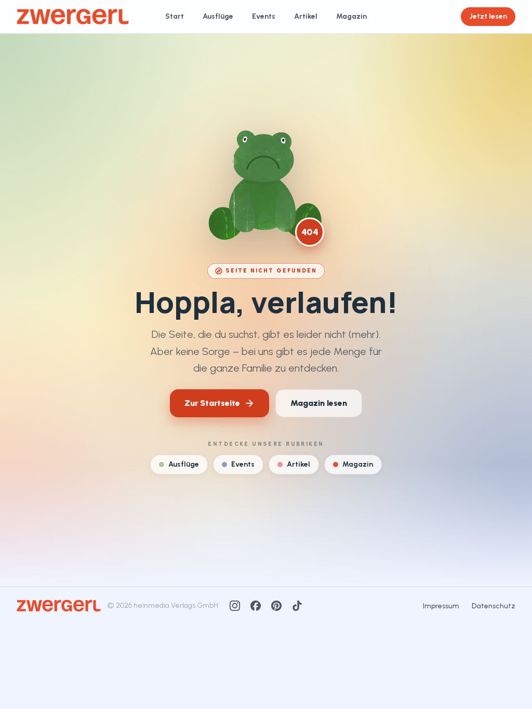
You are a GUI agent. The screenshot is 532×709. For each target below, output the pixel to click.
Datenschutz (493, 606)
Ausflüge (218, 16)
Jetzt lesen (488, 16)
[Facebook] (255, 606)
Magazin (351, 16)
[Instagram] (235, 606)
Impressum (441, 606)
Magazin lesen (318, 403)
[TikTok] (297, 606)
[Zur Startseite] (73, 16)
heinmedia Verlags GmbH (176, 605)
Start (174, 16)
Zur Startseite (212, 403)
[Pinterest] (276, 606)
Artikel (305, 16)
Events (263, 16)
